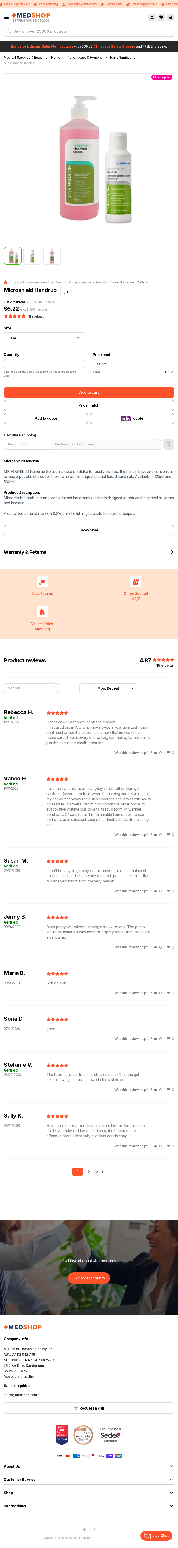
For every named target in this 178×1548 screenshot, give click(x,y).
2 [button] (89, 1172)
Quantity (11, 355)
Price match (89, 405)
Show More (89, 530)
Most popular (162, 77)
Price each (102, 355)
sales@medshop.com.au (23, 1395)
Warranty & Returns (25, 552)
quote (138, 418)
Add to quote (46, 418)
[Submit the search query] (9, 33)
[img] (57, 713)
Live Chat (161, 1535)
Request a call (92, 1408)
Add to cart (89, 392)
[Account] (152, 17)
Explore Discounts (89, 1278)
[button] (15, 316)
